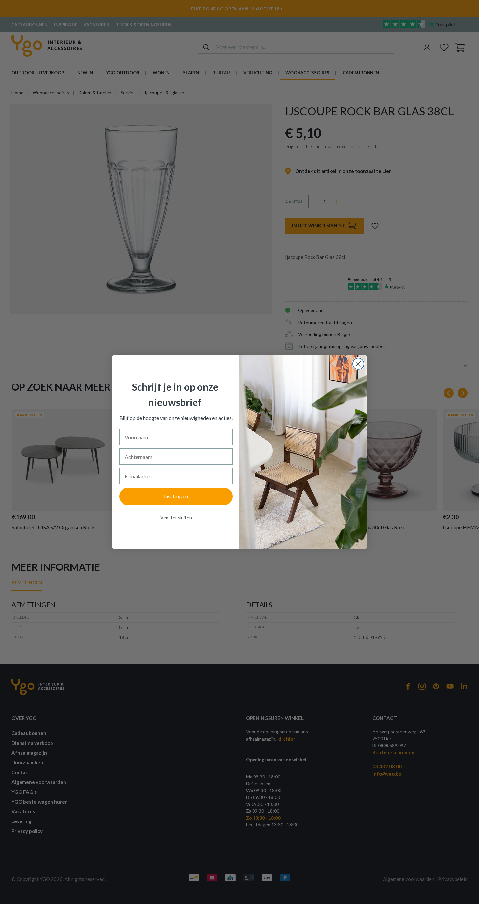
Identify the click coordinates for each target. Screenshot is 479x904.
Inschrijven (176, 496)
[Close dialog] (358, 363)
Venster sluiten (176, 517)
